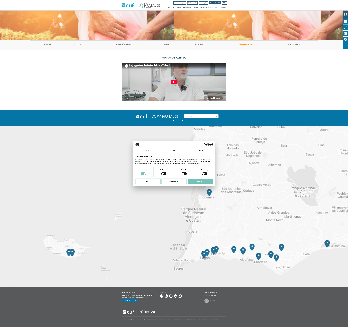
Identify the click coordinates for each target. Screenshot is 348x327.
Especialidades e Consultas (190, 7)
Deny (148, 181)
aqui (186, 121)
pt (224, 3)
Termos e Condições (128, 319)
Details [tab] (174, 150)
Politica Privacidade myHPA (203, 319)
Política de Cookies (177, 319)
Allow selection (174, 181)
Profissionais (209, 7)
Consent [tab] (147, 150)
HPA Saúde (171, 7)
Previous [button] (343, 50)
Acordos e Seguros (179, 3)
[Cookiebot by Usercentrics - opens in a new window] (205, 144)
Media (216, 7)
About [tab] (201, 150)
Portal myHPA (203, 3)
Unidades (178, 7)
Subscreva (126, 300)
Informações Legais (189, 319)
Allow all (200, 181)
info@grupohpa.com (210, 295)
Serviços (202, 7)
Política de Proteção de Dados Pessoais (146, 319)
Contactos (223, 7)
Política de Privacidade (165, 319)
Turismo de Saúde (215, 3)
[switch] (163, 173)
